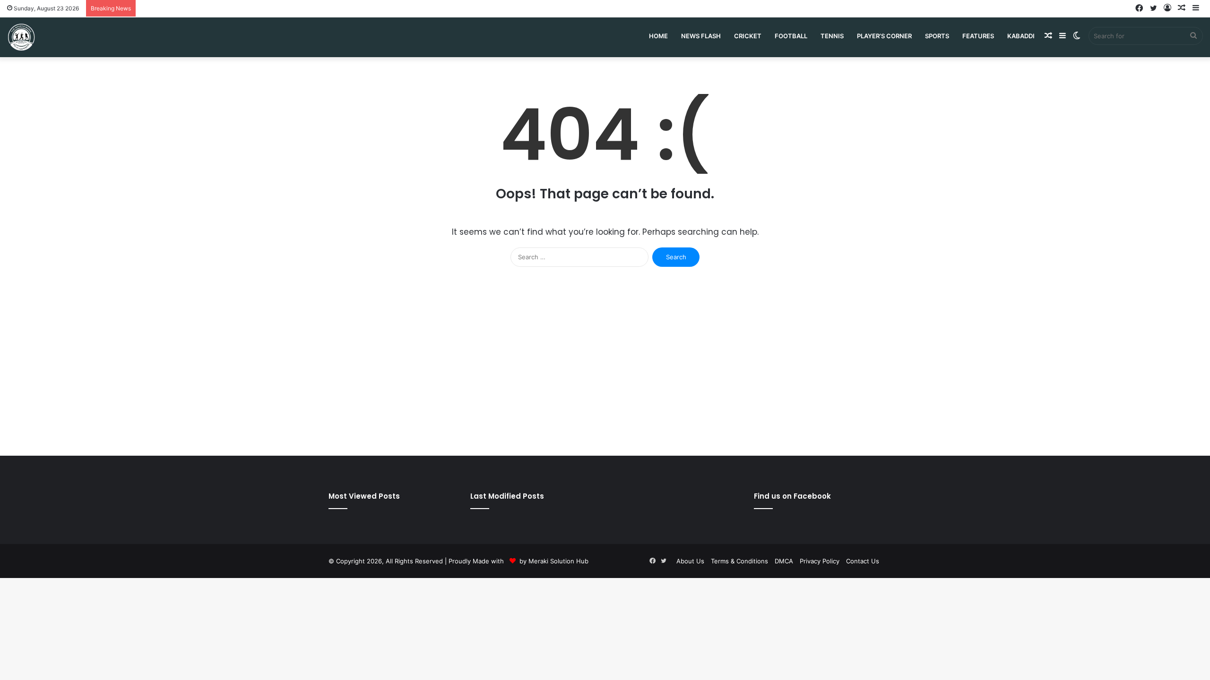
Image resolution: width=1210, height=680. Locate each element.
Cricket (747, 36)
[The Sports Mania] (21, 37)
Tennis (832, 36)
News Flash (701, 36)
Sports (937, 36)
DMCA (784, 561)
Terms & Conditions (739, 561)
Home (658, 36)
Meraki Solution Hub (558, 561)
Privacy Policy (819, 561)
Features (978, 36)
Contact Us (862, 561)
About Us (690, 561)
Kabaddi (1021, 36)
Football (791, 36)
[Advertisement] (605, 366)
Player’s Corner (884, 36)
